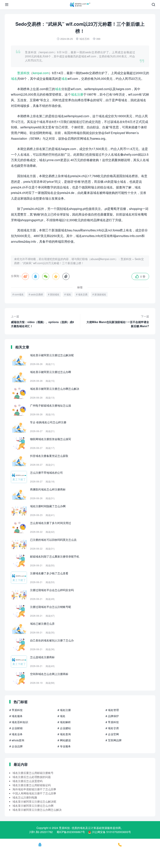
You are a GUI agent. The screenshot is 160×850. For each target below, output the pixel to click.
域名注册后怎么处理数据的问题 (31, 777)
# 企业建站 (64, 728)
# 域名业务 (16, 734)
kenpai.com (41, 73)
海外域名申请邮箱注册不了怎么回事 (34, 789)
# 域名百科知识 (18, 722)
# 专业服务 (64, 746)
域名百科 (84, 39)
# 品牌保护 (112, 716)
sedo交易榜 (37, 294)
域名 (14, 78)
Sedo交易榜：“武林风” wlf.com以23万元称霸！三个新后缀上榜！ (79, 261)
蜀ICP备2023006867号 (71, 832)
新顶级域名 (100, 294)
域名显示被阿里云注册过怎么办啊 (32, 805)
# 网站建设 (64, 740)
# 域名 (61, 716)
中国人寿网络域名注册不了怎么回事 (34, 793)
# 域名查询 (64, 734)
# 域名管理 (112, 710)
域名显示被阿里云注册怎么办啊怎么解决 (37, 810)
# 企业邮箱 (16, 728)
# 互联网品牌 (114, 740)
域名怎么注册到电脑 (24, 797)
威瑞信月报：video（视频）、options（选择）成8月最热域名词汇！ (42, 321)
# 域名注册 (64, 710)
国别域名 (54, 294)
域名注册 (77, 94)
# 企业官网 (112, 734)
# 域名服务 (16, 716)
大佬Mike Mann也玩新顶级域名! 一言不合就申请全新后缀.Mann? (117, 321)
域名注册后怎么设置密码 (27, 781)
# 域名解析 (64, 722)
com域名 (19, 294)
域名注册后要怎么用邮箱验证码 (31, 785)
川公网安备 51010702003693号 (111, 832)
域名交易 (82, 294)
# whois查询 (16, 740)
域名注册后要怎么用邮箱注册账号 (32, 773)
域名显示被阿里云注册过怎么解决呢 (34, 801)
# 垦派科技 (16, 710)
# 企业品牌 (16, 746)
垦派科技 (23, 73)
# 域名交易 (112, 728)
